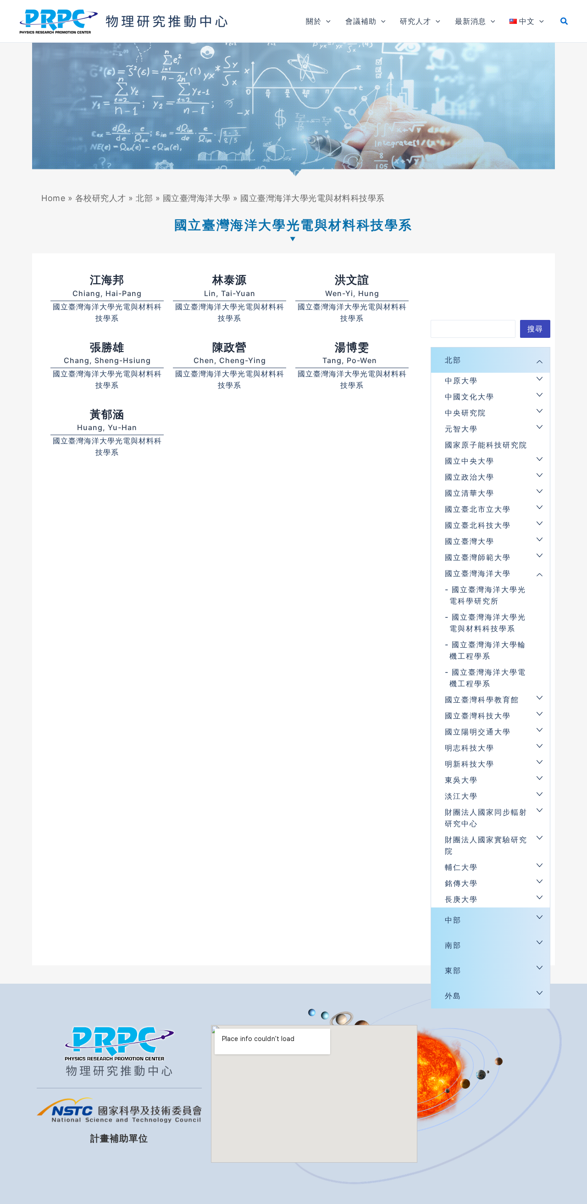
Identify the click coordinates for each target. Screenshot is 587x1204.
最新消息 (470, 21)
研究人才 (415, 21)
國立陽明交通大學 (478, 731)
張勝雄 (107, 347)
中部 (453, 919)
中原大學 (461, 380)
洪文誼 (352, 279)
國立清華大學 (469, 493)
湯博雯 (352, 347)
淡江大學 (461, 796)
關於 (313, 21)
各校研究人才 (100, 198)
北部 (144, 198)
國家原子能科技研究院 (486, 444)
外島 (453, 995)
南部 (453, 945)
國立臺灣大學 (469, 541)
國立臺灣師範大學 (478, 557)
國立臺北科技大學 (478, 525)
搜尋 (535, 328)
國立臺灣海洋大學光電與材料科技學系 (487, 622)
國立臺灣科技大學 (478, 715)
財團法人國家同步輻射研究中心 (486, 817)
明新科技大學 (469, 763)
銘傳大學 (461, 883)
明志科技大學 (469, 747)
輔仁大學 (461, 867)
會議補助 (361, 21)
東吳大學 (461, 779)
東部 (453, 970)
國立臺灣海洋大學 (197, 198)
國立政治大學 (469, 477)
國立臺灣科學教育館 (482, 699)
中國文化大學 (469, 396)
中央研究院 (465, 412)
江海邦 (107, 279)
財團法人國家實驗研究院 (486, 845)
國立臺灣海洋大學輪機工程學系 (487, 650)
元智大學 (461, 428)
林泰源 (229, 279)
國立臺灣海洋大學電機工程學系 (487, 677)
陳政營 (229, 347)
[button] (326, 21)
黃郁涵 (107, 414)
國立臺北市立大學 (478, 509)
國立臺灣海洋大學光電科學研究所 (487, 595)
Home (53, 198)
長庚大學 (461, 899)
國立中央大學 (469, 460)
